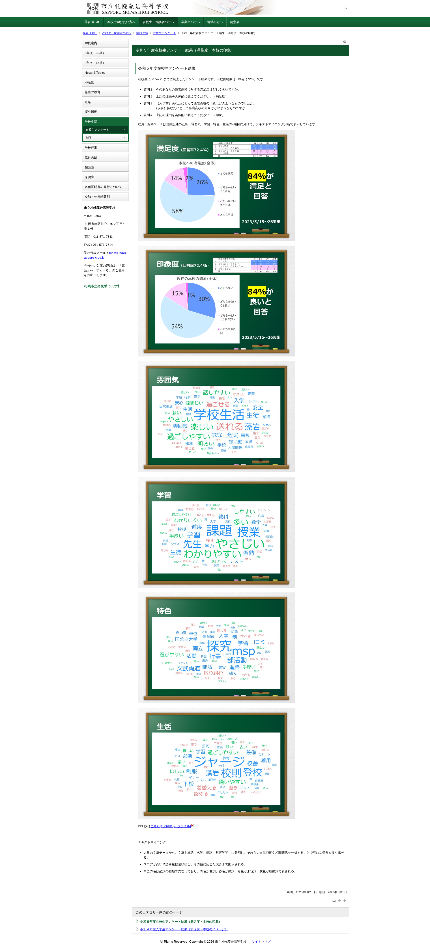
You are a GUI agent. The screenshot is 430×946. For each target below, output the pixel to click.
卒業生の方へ (190, 22)
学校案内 (91, 43)
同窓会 (234, 22)
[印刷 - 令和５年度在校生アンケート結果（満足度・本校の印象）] (345, 40)
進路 (88, 102)
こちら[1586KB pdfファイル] (170, 826)
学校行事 (91, 147)
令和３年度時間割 (97, 197)
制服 (89, 137)
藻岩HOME (92, 22)
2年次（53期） (95, 63)
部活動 (89, 82)
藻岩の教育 (92, 92)
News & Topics (95, 72)
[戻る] (340, 900)
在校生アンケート (164, 33)
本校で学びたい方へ (121, 22)
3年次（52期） (95, 53)
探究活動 (91, 112)
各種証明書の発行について (103, 187)
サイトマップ (261, 941)
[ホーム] (186, 8)
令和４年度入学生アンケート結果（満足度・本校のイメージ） (184, 929)
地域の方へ (215, 22)
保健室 (89, 177)
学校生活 (142, 33)
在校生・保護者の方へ (158, 22)
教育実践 (91, 157)
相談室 (89, 167)
